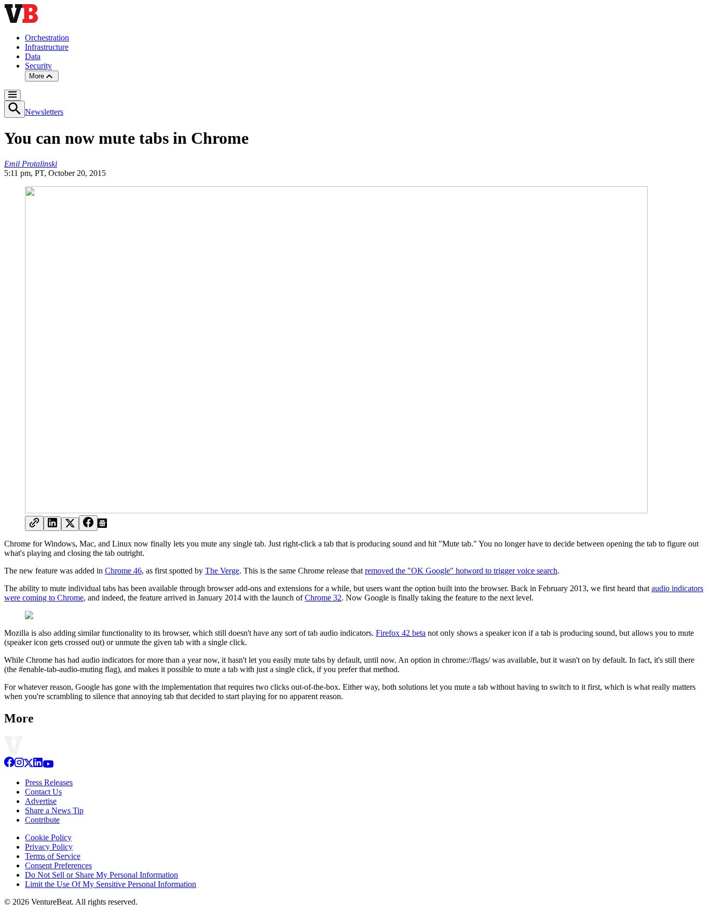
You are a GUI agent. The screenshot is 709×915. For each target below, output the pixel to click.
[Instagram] (19, 764)
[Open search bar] (14, 109)
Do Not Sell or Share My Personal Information (101, 874)
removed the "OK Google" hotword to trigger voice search (461, 570)
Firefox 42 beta (401, 633)
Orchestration (47, 37)
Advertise (41, 801)
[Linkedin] (38, 764)
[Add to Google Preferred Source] (102, 525)
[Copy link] (34, 523)
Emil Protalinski (30, 163)
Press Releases (49, 782)
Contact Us (43, 791)
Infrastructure (47, 47)
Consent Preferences (58, 865)
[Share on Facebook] (88, 523)
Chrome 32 (323, 597)
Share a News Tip (54, 810)
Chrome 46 (123, 570)
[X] (28, 764)
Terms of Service (52, 856)
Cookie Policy (48, 837)
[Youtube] (48, 764)
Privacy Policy (49, 846)
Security (38, 65)
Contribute (42, 819)
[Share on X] (70, 524)
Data (32, 56)
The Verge (222, 570)
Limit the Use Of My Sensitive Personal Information (110, 884)
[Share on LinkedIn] (52, 523)
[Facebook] (9, 764)
